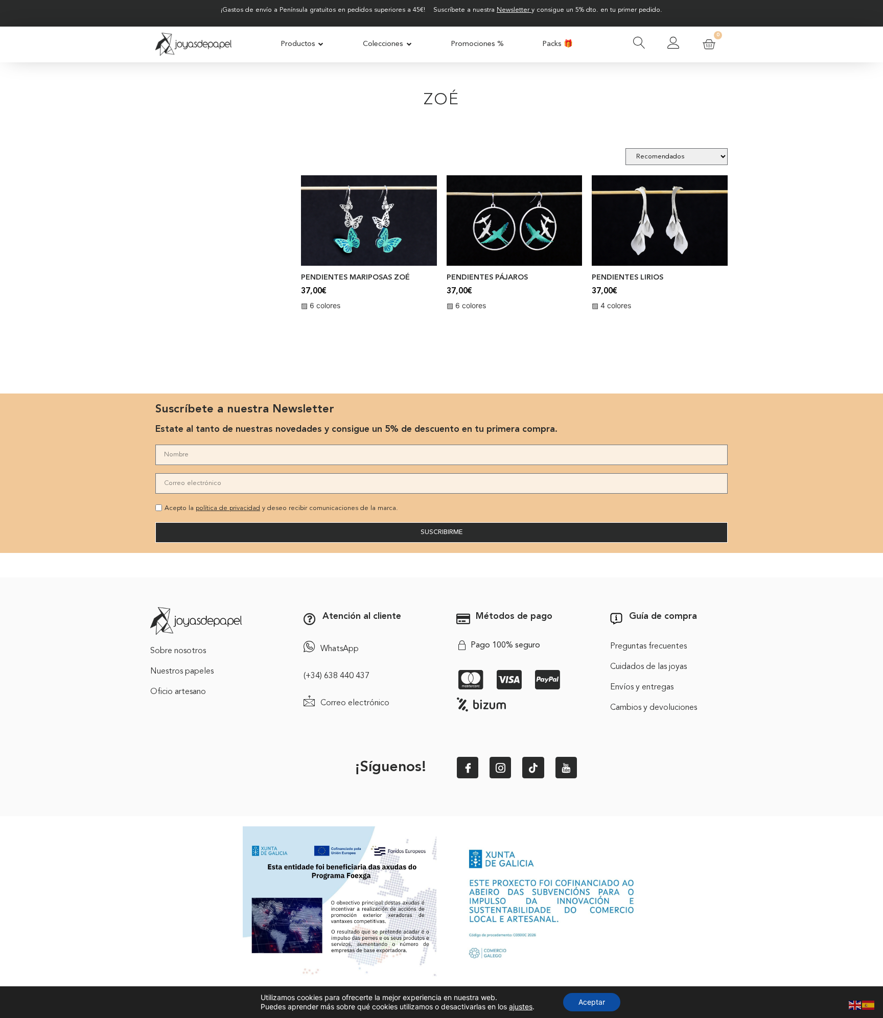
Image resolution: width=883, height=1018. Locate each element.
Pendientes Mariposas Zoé (355, 278)
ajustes (520, 1006)
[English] (855, 1004)
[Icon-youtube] (566, 767)
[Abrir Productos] (321, 44)
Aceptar (591, 1002)
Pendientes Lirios (627, 278)
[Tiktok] (533, 767)
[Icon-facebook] (467, 767)
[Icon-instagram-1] (500, 767)
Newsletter (513, 10)
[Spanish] (868, 1004)
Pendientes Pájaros (487, 278)
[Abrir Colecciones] (409, 44)
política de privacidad (228, 508)
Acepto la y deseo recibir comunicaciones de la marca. (281, 508)
